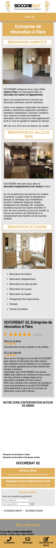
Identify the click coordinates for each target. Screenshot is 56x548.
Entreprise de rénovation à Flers (28, 29)
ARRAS (30, 405)
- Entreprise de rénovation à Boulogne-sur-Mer (21, 457)
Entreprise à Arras (5, 533)
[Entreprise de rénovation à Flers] (28, 7)
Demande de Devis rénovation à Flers (28, 481)
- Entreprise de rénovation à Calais (16, 454)
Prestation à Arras (13, 533)
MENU (28, 17)
